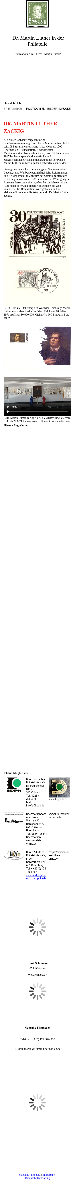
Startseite (24, 1174)
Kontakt (35, 1174)
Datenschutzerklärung (37, 1178)
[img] (37, 13)
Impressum (48, 1174)
